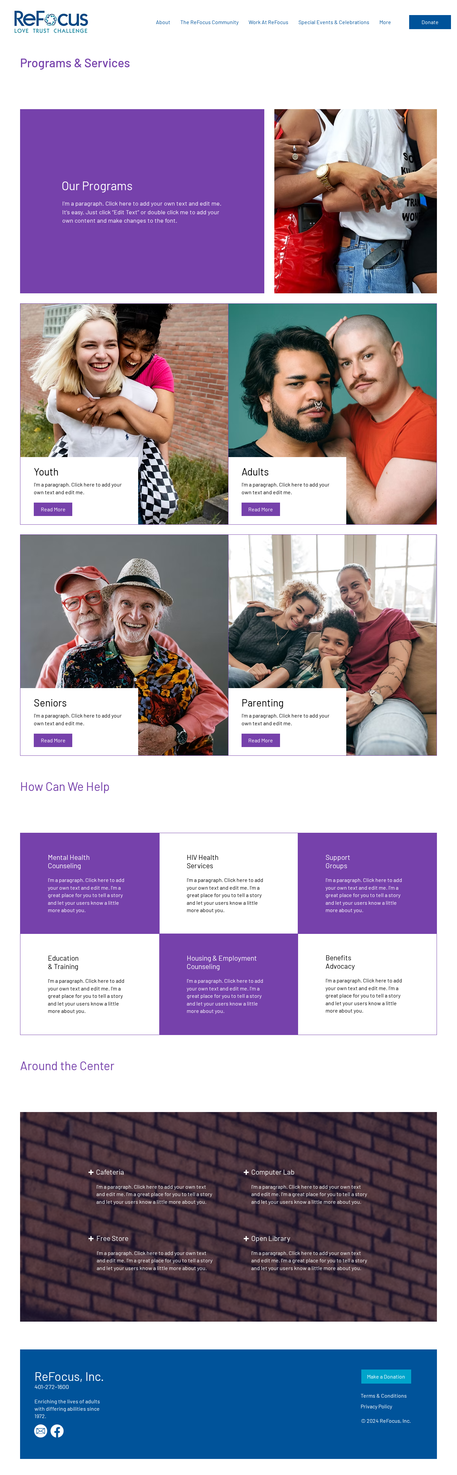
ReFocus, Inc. (69, 1376)
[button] (163, 22)
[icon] (40, 1430)
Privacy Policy (376, 1406)
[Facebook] (57, 1430)
